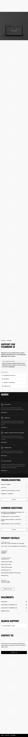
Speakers (9, 340)
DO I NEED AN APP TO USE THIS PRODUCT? (10, 516)
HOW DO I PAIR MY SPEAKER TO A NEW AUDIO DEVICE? (11, 520)
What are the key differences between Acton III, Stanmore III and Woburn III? (12, 513)
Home (2, 735)
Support (3, 340)
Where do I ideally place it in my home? (10, 523)
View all (14, 499)
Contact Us (14, 652)
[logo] (5, 5)
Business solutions (23, 2)
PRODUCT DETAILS (8, 588)
